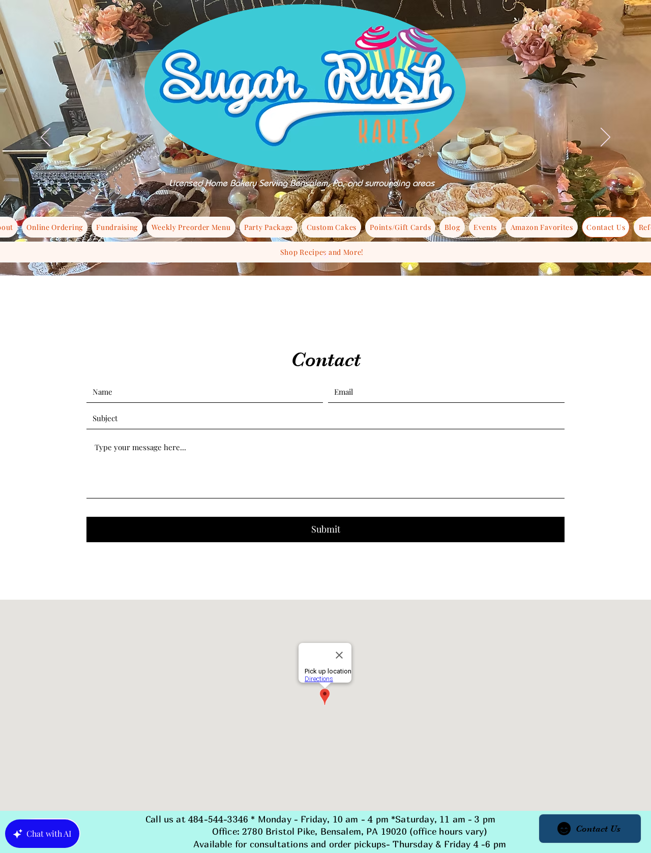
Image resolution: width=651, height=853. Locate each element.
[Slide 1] (326, 255)
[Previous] (45, 138)
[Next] (605, 138)
